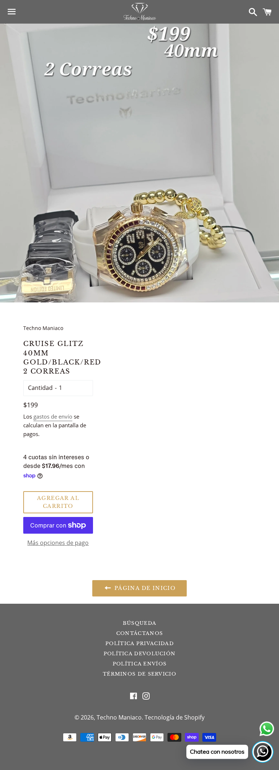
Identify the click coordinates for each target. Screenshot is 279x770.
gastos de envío (52, 416)
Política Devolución (140, 654)
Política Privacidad (139, 643)
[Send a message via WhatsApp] (266, 728)
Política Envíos (140, 664)
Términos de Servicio (139, 674)
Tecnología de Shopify (175, 717)
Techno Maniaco (119, 717)
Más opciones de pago (58, 543)
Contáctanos (139, 633)
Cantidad (40, 388)
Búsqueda (139, 623)
